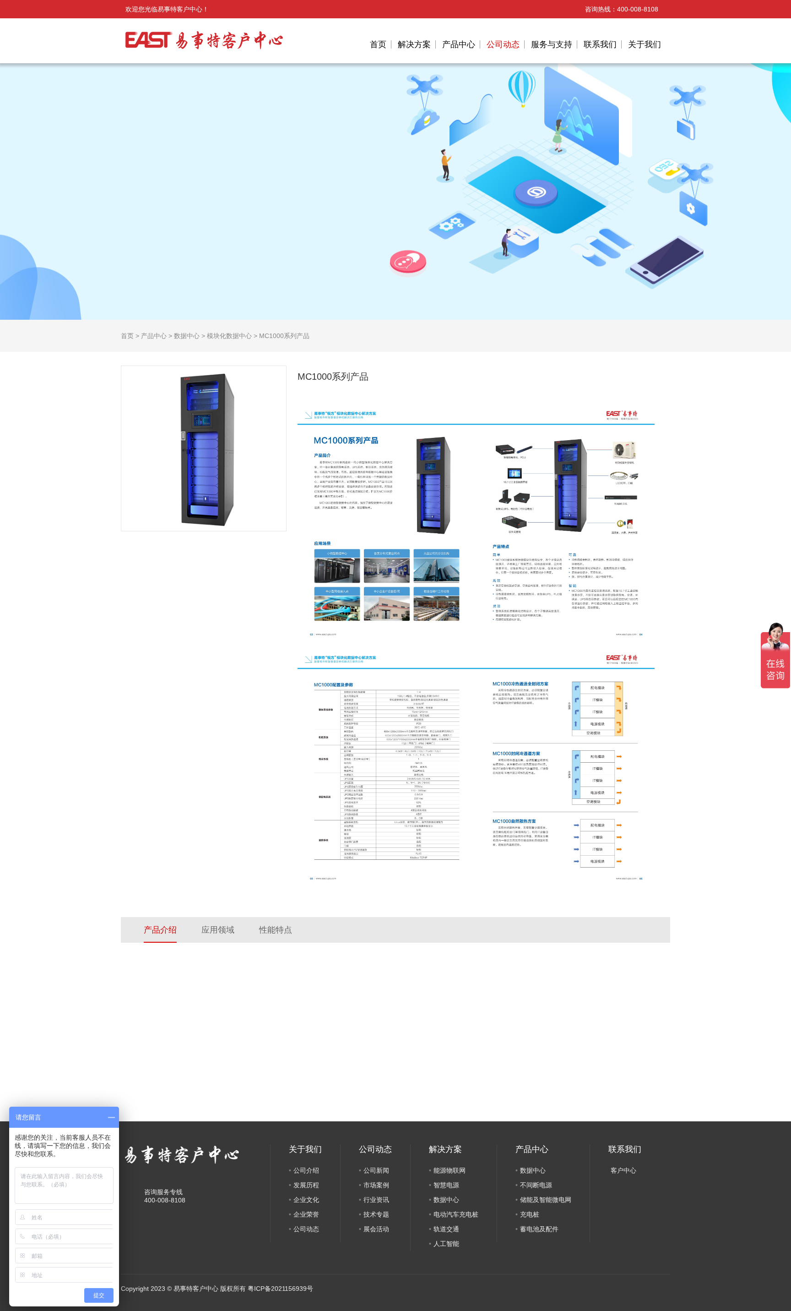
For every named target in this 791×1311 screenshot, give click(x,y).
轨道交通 (446, 1229)
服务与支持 (551, 44)
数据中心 (187, 335)
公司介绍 (306, 1170)
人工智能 (446, 1243)
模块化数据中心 (229, 335)
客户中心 (623, 1170)
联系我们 (600, 44)
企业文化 (306, 1199)
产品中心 (458, 44)
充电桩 (529, 1214)
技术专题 (376, 1214)
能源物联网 (449, 1170)
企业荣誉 (306, 1214)
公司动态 (503, 44)
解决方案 (414, 44)
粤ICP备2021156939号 (280, 1288)
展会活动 (376, 1229)
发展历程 (306, 1185)
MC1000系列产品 (284, 335)
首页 (378, 44)
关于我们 (644, 44)
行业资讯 (376, 1199)
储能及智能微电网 (545, 1199)
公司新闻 (376, 1170)
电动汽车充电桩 (455, 1214)
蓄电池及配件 (539, 1229)
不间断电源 (536, 1185)
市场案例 (376, 1185)
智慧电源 (446, 1185)
